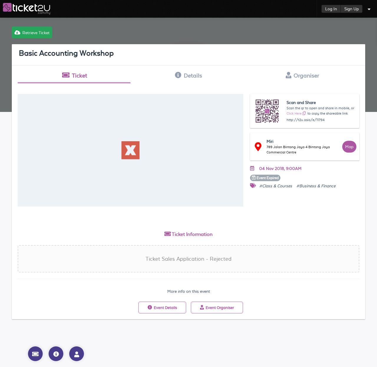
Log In (331, 8)
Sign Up (351, 8)
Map (349, 146)
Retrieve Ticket (35, 32)
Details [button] (193, 75)
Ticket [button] (79, 75)
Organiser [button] (306, 75)
